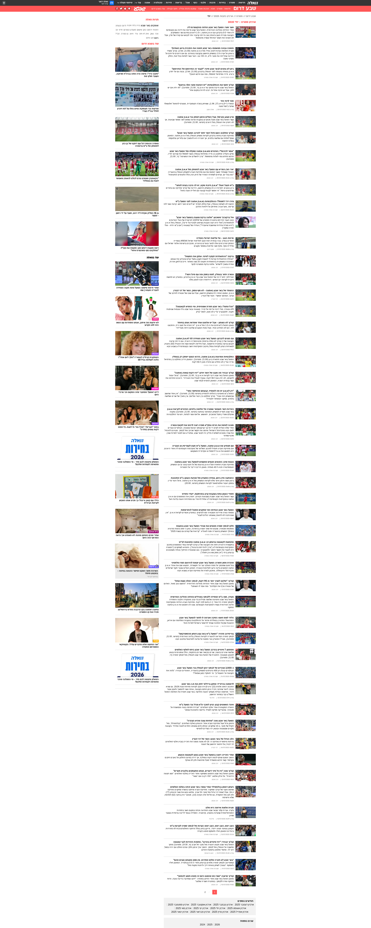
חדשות (242, 3)
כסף (195, 3)
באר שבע (145, 26)
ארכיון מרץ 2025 (220, 912)
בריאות (178, 3)
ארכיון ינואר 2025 (179, 912)
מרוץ (121, 30)
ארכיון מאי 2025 (183, 908)
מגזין (213, 9)
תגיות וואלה (152, 20)
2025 (209, 924)
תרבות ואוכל (203, 9)
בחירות (222, 3)
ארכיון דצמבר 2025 (244, 904)
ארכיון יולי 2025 (217, 908)
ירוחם (149, 30)
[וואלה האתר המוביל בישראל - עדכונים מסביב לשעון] (253, 2)
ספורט (232, 3)
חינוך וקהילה (172, 9)
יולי (208, 16)
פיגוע (131, 34)
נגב (117, 30)
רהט (156, 38)
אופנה (147, 3)
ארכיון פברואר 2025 (200, 912)
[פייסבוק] (117, 8)
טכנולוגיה (158, 3)
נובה (156, 34)
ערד (136, 34)
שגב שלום (150, 38)
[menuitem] (240, 2)
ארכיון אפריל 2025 (239, 912)
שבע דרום (251, 16)
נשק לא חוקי (144, 34)
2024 (202, 924)
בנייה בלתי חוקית (133, 25)
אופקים (154, 26)
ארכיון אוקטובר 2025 (201, 904)
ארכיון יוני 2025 (200, 908)
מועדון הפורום (129, 30)
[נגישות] (4, 3)
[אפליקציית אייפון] (125, 8)
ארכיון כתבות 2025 (223, 16)
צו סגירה (124, 34)
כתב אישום (141, 30)
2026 (217, 924)
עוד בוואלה (153, 257)
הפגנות (155, 30)
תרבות (212, 3)
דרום (124, 26)
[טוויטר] (121, 8)
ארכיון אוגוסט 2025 (236, 908)
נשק (152, 34)
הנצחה (118, 26)
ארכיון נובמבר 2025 (223, 904)
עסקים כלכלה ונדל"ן (187, 9)
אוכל (188, 3)
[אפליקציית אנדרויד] (129, 8)
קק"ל (118, 34)
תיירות (169, 3)
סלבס (203, 3)
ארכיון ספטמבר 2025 (178, 904)
